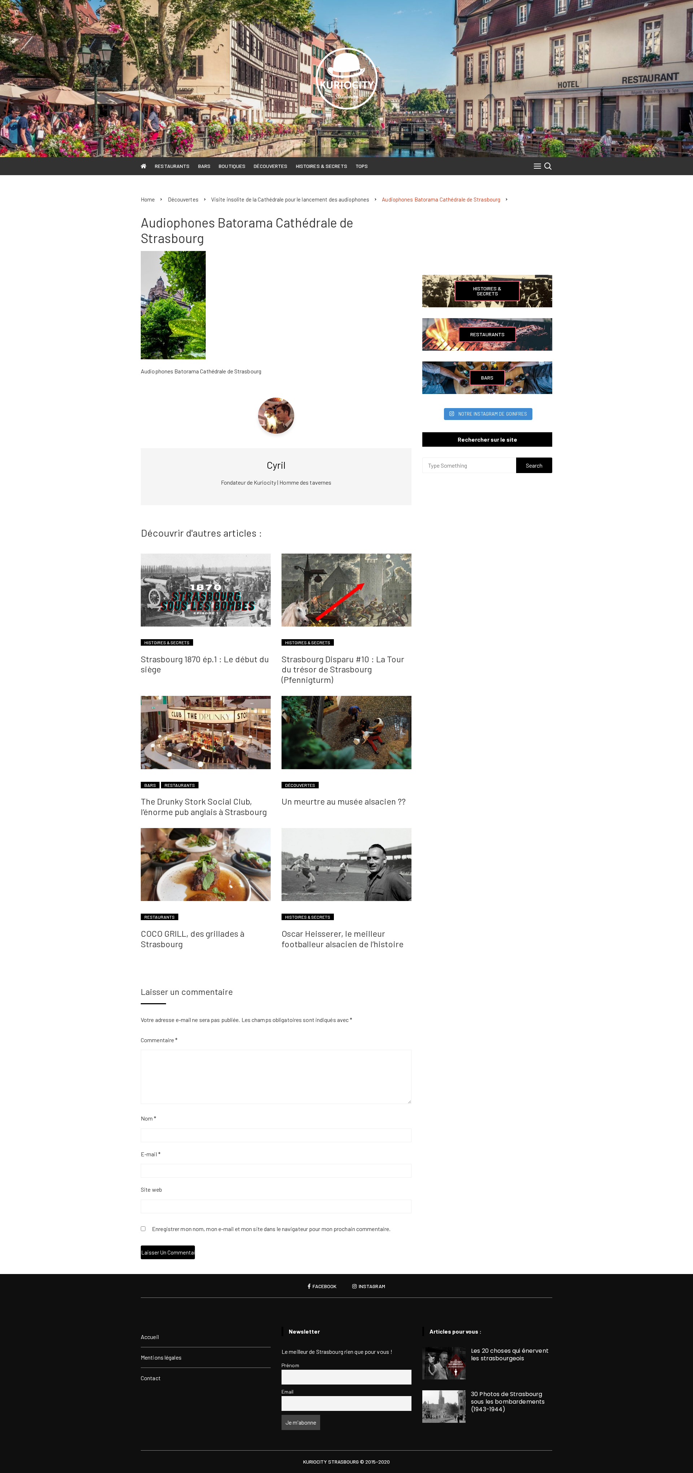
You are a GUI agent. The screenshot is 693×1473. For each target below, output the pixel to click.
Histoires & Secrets (321, 166)
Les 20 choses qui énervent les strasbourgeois (510, 1354)
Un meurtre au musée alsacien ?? (344, 801)
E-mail (151, 1154)
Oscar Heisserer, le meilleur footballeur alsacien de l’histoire (343, 938)
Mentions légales (161, 1357)
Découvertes (270, 166)
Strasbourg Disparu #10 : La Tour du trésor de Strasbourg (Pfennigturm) (343, 669)
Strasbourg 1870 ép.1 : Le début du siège (205, 664)
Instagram (371, 1286)
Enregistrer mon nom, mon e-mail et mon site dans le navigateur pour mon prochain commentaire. (271, 1229)
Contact (151, 1377)
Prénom (290, 1365)
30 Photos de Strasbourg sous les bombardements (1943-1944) (508, 1401)
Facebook (323, 1286)
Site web (151, 1189)
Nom (149, 1118)
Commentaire (159, 1039)
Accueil (150, 1336)
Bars (204, 166)
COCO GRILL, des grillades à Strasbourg (192, 938)
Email (288, 1391)
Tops (362, 166)
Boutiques (232, 166)
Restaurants (172, 166)
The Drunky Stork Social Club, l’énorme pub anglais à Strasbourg (204, 806)
